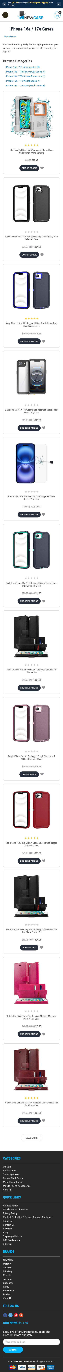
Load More (31, 1138)
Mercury (7, 1263)
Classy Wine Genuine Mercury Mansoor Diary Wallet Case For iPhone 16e (31, 1104)
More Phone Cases (12, 1182)
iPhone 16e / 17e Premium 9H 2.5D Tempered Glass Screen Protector (31, 498)
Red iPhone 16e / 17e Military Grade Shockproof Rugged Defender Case (31, 844)
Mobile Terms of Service (15, 1209)
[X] (10, 1315)
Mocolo (7, 1275)
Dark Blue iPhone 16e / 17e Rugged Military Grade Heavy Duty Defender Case (31, 584)
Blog (5, 1232)
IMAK (6, 1286)
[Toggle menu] (5, 15)
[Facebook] (5, 1315)
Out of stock (29, 168)
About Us (8, 1221)
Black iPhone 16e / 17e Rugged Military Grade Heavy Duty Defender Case (31, 238)
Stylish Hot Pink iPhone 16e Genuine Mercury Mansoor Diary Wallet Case (32, 1017)
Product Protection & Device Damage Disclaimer (27, 1217)
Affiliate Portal (10, 1205)
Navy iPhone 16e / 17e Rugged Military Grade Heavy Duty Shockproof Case (31, 324)
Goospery (8, 1283)
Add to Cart (29, 947)
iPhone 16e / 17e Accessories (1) (23, 67)
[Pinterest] (16, 1315)
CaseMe (7, 1267)
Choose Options (29, 341)
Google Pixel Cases (13, 1178)
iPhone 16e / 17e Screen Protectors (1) (25, 76)
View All (7, 1189)
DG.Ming (7, 1271)
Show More (10, 36)
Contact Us (9, 1224)
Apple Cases (9, 1170)
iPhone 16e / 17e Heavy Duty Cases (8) (25, 71)
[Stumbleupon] (21, 1315)
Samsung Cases (11, 1174)
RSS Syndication (11, 1240)
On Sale (7, 1166)
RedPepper (8, 1290)
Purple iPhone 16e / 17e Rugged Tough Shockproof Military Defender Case (31, 757)
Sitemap (7, 1244)
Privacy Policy (10, 1213)
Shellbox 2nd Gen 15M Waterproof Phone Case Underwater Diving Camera (31, 151)
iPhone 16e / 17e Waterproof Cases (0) (25, 85)
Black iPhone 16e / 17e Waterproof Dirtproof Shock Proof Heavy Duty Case (31, 411)
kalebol (7, 1294)
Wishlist (42, 168)
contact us (21, 48)
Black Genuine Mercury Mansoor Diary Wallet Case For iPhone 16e (31, 671)
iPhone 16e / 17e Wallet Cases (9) (23, 81)
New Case (8, 1260)
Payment (7, 1228)
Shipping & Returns (12, 1236)
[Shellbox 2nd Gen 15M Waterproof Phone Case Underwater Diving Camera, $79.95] (31, 116)
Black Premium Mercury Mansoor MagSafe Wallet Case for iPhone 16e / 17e (31, 931)
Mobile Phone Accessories (17, 1186)
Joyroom (7, 1279)
